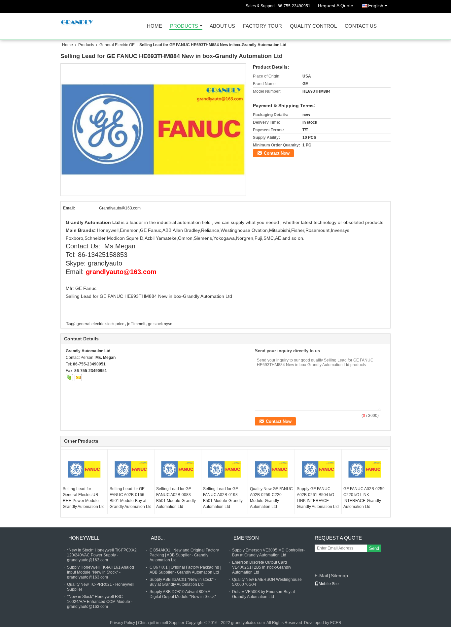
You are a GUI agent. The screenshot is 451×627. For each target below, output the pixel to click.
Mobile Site (329, 583)
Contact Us (361, 26)
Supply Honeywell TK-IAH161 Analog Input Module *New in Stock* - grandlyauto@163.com (100, 572)
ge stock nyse (160, 324)
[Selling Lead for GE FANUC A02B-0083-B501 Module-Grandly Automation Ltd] (178, 469)
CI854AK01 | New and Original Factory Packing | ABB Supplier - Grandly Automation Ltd (184, 555)
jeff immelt (136, 324)
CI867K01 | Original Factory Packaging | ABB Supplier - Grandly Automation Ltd (185, 570)
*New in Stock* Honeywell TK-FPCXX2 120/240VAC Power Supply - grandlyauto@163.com (102, 555)
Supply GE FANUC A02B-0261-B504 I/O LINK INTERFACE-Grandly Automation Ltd (318, 497)
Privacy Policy (122, 622)
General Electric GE (117, 45)
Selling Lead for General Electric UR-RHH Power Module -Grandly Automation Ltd (84, 497)
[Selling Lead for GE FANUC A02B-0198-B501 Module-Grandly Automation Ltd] (224, 469)
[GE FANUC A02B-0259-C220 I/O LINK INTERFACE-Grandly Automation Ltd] (365, 469)
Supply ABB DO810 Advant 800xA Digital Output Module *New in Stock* (183, 594)
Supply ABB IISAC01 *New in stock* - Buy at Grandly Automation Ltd (183, 582)
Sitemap (339, 575)
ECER (335, 622)
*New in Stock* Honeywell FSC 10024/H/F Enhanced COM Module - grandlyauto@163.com (99, 601)
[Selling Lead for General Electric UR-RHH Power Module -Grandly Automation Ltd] (84, 469)
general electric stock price (100, 324)
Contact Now (277, 153)
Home (154, 26)
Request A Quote (335, 5)
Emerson (246, 538)
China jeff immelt (153, 622)
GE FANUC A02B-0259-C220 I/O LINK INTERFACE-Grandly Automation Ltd (364, 497)
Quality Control (313, 26)
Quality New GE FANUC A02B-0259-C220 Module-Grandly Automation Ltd (271, 497)
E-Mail (321, 575)
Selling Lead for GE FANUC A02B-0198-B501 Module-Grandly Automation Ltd (223, 497)
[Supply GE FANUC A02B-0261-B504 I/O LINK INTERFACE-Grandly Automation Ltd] (318, 469)
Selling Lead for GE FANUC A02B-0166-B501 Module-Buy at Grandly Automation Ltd (131, 497)
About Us (222, 26)
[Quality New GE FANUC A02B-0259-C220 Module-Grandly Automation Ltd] (271, 469)
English (375, 5)
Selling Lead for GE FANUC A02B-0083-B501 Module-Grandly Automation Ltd (176, 497)
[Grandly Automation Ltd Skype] (69, 377)
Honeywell (83, 538)
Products (184, 26)
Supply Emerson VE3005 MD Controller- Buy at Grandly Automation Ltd (268, 552)
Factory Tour (262, 26)
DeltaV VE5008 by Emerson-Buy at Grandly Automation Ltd (263, 594)
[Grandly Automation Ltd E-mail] (78, 377)
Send (374, 548)
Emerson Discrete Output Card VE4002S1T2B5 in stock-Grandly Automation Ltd (261, 567)
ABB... (158, 538)
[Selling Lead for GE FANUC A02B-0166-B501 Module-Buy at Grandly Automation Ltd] (131, 469)
